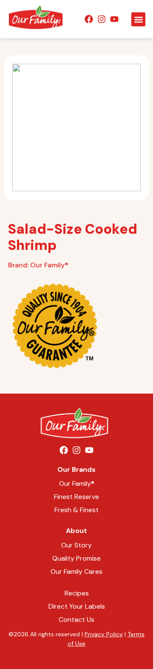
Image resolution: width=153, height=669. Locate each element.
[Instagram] (101, 19)
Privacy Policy (104, 634)
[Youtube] (114, 19)
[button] (138, 19)
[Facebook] (89, 19)
